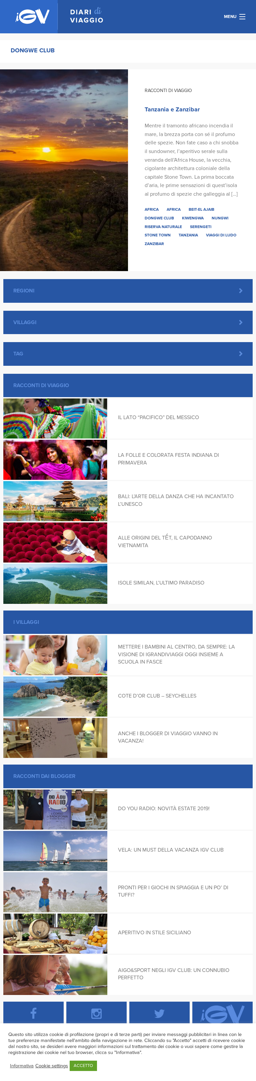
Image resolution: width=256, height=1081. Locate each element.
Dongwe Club (159, 218)
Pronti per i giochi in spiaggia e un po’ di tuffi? (173, 891)
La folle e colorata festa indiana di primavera (168, 459)
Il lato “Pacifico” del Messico (158, 417)
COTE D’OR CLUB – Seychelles (157, 696)
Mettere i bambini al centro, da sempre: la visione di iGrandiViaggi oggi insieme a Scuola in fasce (176, 654)
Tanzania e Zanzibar (172, 109)
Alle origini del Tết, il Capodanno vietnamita (165, 541)
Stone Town (158, 235)
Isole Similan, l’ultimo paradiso (161, 583)
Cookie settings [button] (51, 1066)
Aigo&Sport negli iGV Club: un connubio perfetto (173, 974)
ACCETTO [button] (83, 1065)
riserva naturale (163, 226)
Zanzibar (154, 243)
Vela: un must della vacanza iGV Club (171, 850)
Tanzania (188, 235)
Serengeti (200, 226)
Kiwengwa (193, 218)
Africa (152, 209)
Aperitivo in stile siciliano (154, 932)
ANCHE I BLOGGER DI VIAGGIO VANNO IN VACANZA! (168, 737)
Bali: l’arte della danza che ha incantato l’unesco (176, 500)
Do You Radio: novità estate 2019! (164, 808)
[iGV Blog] (59, 16)
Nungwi (220, 218)
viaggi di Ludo (221, 235)
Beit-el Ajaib (201, 209)
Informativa (22, 1066)
